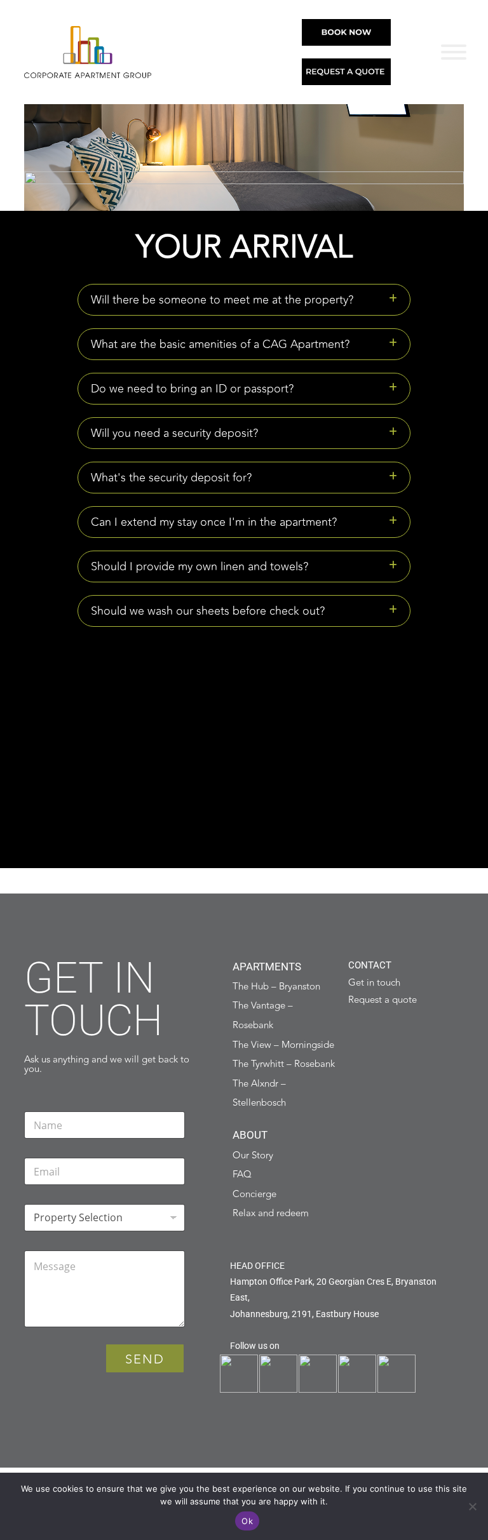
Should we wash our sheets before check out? (208, 611)
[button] (244, 300)
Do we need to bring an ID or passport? (192, 389)
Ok (247, 1521)
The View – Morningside (283, 1045)
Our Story (253, 1155)
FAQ (242, 1174)
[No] (472, 1506)
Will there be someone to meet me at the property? (222, 300)
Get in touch (374, 982)
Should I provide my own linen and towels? (199, 566)
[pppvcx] (453, 52)
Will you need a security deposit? (174, 433)
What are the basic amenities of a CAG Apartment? (220, 344)
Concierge (254, 1194)
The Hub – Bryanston (276, 986)
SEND (145, 1359)
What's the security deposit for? (171, 477)
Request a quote (382, 1000)
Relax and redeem (271, 1213)
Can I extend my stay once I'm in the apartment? (214, 522)
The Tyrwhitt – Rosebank (284, 1064)
